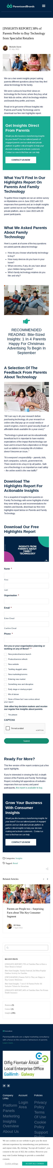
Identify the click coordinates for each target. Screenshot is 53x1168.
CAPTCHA (9, 720)
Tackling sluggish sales (17, 669)
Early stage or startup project (20, 689)
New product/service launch (19, 654)
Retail (15, 863)
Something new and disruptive (20, 684)
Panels (9, 1111)
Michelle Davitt (15, 47)
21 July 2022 (14, 49)
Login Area (23, 1104)
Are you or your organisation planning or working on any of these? (24, 647)
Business (8, 1005)
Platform (10, 1105)
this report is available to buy (29, 788)
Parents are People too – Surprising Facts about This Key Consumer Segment (25, 912)
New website (13, 664)
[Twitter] (4, 1085)
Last (6, 590)
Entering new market (16, 679)
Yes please (12, 715)
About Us (11, 1131)
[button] (43, 5)
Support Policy (41, 1134)
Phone (8, 634)
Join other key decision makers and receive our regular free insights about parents (25, 707)
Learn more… (9, 1043)
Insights (19, 858)
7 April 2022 (18, 928)
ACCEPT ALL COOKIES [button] (35, 1164)
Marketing (11, 1116)
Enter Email (9, 618)
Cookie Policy (40, 1124)
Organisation (11, 595)
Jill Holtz (17, 925)
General (8, 1009)
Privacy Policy (40, 1104)
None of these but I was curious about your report (22, 700)
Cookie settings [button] (11, 1163)
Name (8, 569)
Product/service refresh (17, 659)
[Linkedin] (8, 1085)
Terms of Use (40, 1114)
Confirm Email (10, 628)
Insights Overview (11, 1123)
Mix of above (13, 694)
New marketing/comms (17, 674)
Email (8, 608)
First (6, 580)
